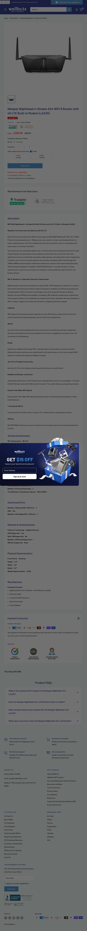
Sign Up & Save (19, 476)
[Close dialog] (76, 446)
